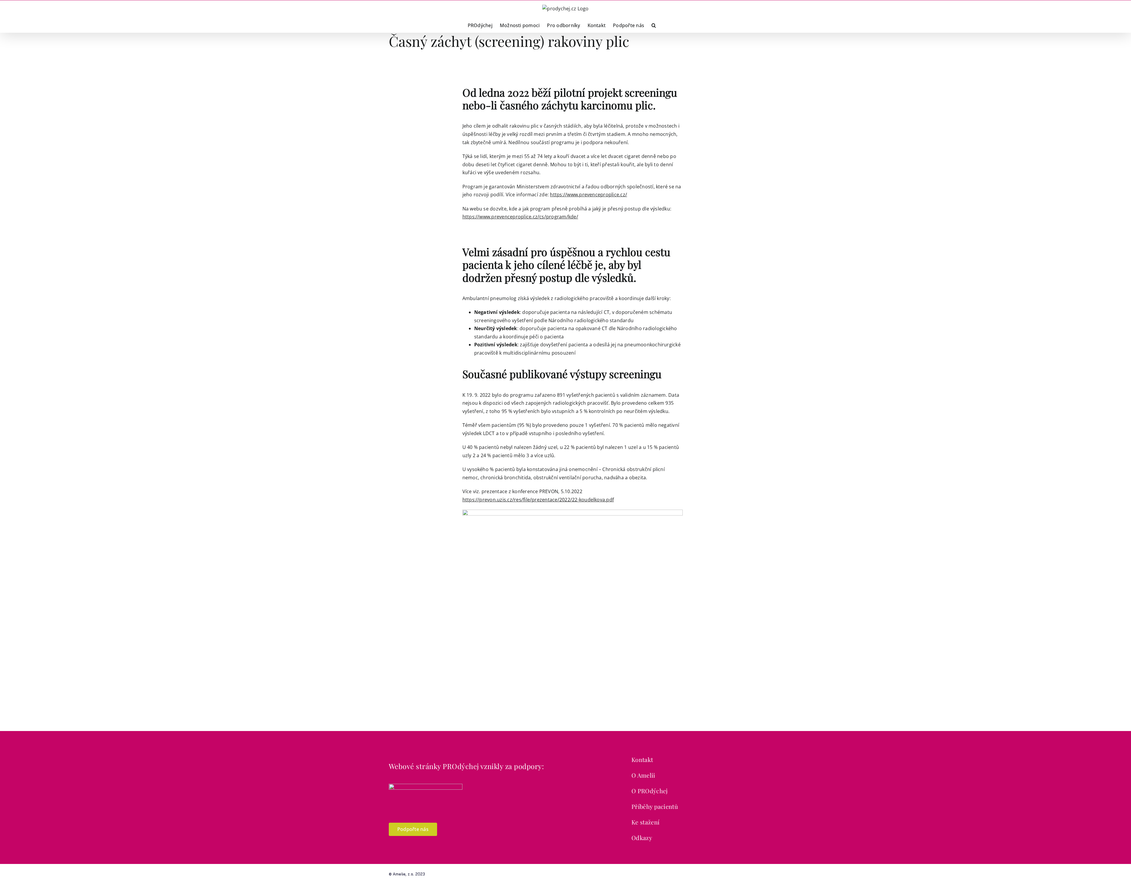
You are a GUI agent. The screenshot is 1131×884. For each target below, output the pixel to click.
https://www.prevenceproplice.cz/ (588, 194)
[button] (654, 25)
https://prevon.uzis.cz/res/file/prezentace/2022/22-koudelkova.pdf (538, 499)
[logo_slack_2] (425, 786)
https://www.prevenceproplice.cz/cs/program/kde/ (520, 216)
